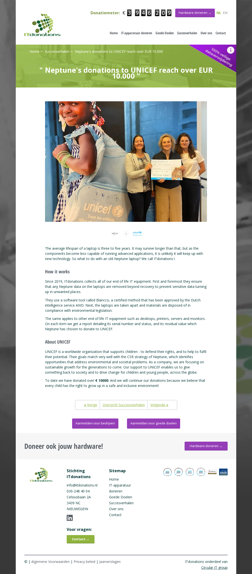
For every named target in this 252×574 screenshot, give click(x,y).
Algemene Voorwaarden (50, 561)
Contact (221, 33)
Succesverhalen (187, 33)
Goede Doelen (165, 33)
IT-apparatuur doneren (136, 33)
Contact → (80, 539)
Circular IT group (214, 567)
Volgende (159, 404)
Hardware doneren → (206, 446)
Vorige (90, 404)
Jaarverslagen (110, 561)
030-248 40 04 (78, 491)
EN (225, 12)
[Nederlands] (42, 25)
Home (114, 33)
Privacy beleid (84, 561)
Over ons (206, 33)
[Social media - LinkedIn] (83, 517)
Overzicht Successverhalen (124, 404)
